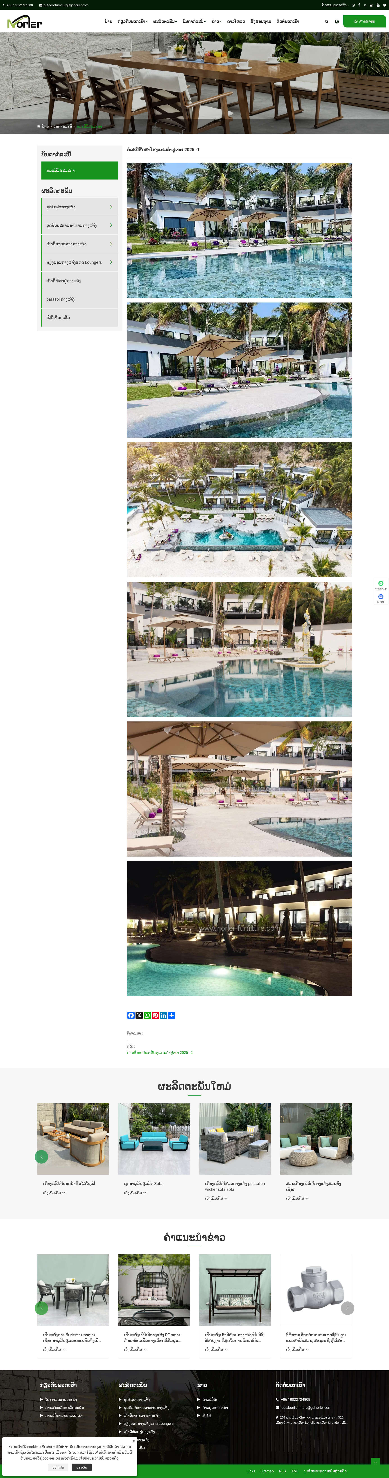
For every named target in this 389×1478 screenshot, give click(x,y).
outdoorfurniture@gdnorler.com (306, 1407)
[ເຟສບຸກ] (359, 5)
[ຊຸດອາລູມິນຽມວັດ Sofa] (235, 1139)
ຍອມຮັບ (81, 1467)
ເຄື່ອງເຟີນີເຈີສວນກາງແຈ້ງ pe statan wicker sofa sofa (316, 1186)
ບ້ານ (108, 21)
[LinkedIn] (371, 5)
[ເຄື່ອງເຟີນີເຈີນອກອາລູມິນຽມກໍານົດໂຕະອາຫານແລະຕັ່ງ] (73, 1139)
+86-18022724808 (295, 1399)
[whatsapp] (353, 5)
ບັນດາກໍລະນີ (193, 21)
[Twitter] (365, 5)
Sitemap (267, 1471)
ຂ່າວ (215, 21)
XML (295, 1471)
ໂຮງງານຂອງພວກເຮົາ (61, 1399)
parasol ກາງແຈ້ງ (60, 299)
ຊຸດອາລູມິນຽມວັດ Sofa (224, 1183)
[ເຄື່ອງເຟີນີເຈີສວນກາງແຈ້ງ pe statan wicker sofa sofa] (316, 1139)
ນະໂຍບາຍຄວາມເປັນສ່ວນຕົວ (325, 1471)
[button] (41, 1157)
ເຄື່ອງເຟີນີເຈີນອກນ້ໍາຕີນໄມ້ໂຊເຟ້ (150, 1183)
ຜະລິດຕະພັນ (164, 21)
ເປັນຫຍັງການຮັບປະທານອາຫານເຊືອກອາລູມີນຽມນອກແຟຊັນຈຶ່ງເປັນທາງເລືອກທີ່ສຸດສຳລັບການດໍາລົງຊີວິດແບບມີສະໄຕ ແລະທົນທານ (234, 1337)
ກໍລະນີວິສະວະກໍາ (89, 126)
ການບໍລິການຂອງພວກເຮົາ (64, 1415)
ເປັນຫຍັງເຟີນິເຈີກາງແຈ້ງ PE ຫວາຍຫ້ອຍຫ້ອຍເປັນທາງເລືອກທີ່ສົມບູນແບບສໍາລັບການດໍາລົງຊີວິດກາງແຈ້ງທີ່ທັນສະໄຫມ (315, 1337)
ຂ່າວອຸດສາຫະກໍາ (215, 1407)
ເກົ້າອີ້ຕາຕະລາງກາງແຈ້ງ (66, 243)
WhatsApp (366, 21)
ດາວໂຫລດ (236, 21)
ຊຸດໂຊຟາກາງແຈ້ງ (60, 207)
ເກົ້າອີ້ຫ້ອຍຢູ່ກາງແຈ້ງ (63, 280)
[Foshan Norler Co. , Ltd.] (24, 21)
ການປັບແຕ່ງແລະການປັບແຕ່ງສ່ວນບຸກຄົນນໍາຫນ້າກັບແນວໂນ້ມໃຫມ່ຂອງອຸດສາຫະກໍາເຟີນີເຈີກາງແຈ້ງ (71, 1337)
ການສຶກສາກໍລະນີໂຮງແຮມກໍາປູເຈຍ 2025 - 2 (160, 1053)
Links (251, 1471)
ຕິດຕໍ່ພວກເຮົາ (288, 21)
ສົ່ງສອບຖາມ (261, 21)
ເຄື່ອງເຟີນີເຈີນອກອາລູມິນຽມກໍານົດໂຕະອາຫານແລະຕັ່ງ (71, 1186)
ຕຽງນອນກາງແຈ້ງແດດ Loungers (74, 262)
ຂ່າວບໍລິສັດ (210, 1399)
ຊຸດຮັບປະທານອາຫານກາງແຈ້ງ (71, 225)
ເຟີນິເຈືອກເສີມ (58, 317)
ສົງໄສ (206, 1415)
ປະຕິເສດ (58, 1467)
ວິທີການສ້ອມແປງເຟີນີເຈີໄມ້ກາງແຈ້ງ (153, 1334)
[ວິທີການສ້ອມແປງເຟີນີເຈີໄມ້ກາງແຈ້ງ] (154, 1290)
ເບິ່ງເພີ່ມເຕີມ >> (54, 1198)
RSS (282, 1471)
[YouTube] (378, 5)
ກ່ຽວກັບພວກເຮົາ (131, 21)
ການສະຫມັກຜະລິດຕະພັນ (64, 1407)
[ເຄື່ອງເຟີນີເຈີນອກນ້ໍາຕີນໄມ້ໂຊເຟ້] (154, 1139)
